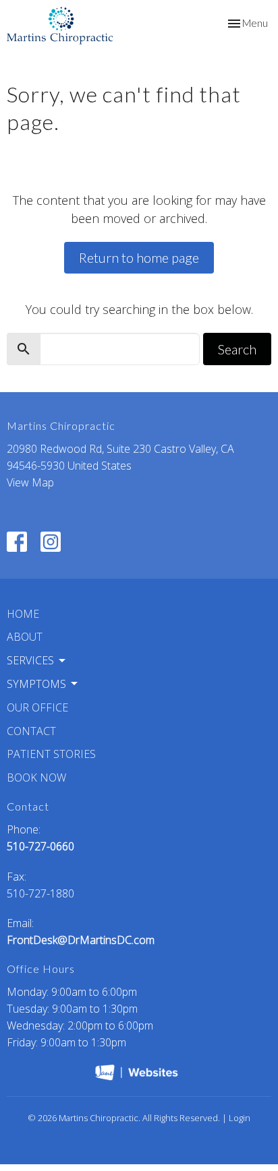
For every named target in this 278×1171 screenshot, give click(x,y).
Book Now (36, 777)
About (25, 636)
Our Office (37, 707)
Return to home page (139, 257)
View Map (30, 482)
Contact (31, 731)
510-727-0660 (40, 846)
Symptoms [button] (36, 683)
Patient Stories (51, 754)
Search (237, 349)
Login (239, 1118)
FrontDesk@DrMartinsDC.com (81, 939)
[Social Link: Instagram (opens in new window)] (50, 542)
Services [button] (30, 660)
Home (23, 613)
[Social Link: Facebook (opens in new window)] (17, 542)
